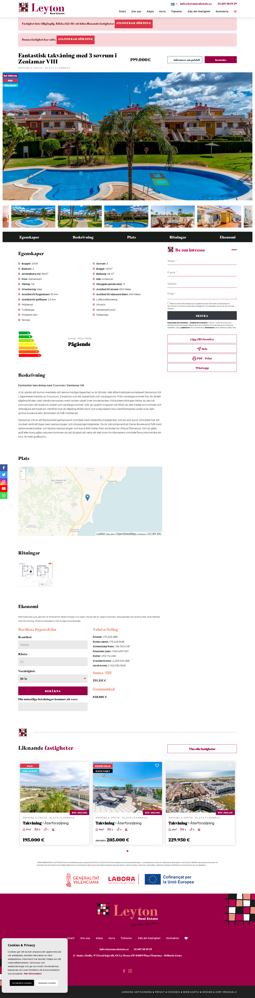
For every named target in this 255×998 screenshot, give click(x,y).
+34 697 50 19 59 (226, 3)
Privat (160, 991)
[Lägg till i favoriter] (85, 767)
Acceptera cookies (22, 983)
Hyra (162, 11)
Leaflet (100, 534)
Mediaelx (230, 991)
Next (248, 136)
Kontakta (222, 11)
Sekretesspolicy (173, 306)
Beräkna (53, 691)
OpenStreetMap (126, 534)
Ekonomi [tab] (228, 237)
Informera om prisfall (187, 60)
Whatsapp (202, 368)
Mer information (33, 973)
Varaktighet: (26, 671)
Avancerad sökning (133, 23)
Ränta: (22, 654)
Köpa (150, 11)
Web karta (191, 991)
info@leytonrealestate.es (196, 3)
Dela (204, 349)
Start (122, 11)
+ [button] (21, 471)
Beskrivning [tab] (83, 237)
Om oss (136, 11)
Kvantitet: (25, 637)
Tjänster (176, 11)
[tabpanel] (54, 803)
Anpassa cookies (47, 983)
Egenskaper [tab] (29, 237)
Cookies (174, 991)
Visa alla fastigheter (202, 749)
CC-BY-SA (154, 534)
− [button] (21, 476)
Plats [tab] (131, 237)
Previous (7, 136)
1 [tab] (127, 851)
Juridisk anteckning (136, 991)
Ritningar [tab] (177, 237)
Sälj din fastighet (199, 11)
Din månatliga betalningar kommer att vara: (48, 699)
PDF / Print (204, 358)
